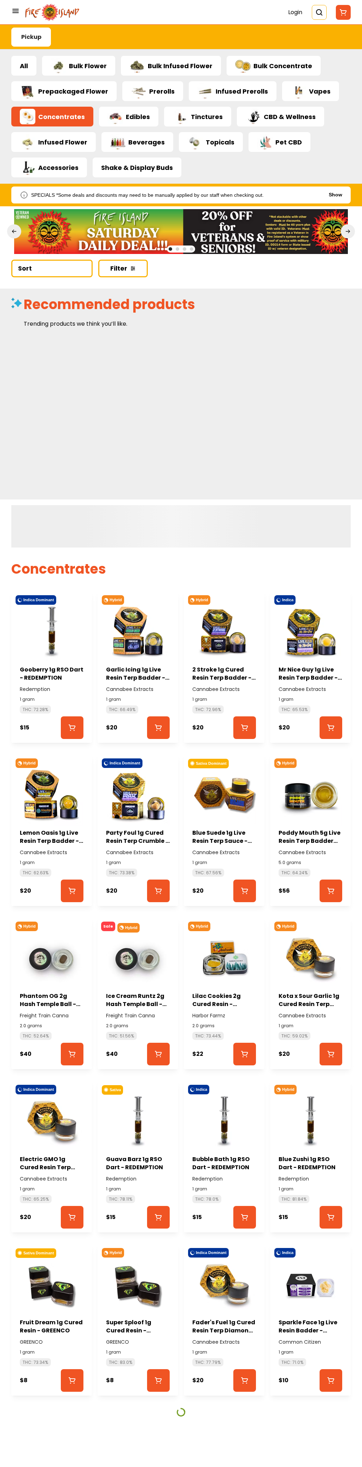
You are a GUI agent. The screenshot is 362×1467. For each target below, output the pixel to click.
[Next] (348, 231)
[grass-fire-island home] (52, 12)
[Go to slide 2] (177, 249)
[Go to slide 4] (191, 249)
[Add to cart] (72, 727)
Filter (118, 268)
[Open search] (319, 12)
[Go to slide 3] (184, 249)
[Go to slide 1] (170, 249)
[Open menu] (15, 11)
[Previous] (14, 231)
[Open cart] (342, 12)
